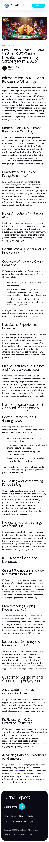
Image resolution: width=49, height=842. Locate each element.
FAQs (30, 816)
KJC (12, 113)
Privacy (16, 834)
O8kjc (17, 770)
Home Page (10, 816)
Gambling (6, 45)
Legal (30, 834)
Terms (23, 834)
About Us (8, 834)
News (21, 816)
